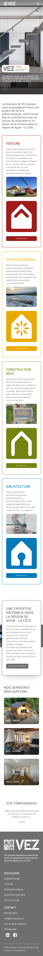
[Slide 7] (27, 838)
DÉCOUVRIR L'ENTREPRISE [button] (17, 666)
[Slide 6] (25, 838)
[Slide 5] (23, 838)
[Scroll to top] (38, 951)
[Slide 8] (29, 838)
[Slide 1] (14, 838)
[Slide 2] (16, 838)
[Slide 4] (20, 838)
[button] (38, 3)
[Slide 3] (18, 838)
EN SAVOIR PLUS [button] (21, 239)
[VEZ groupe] (9, 3)
